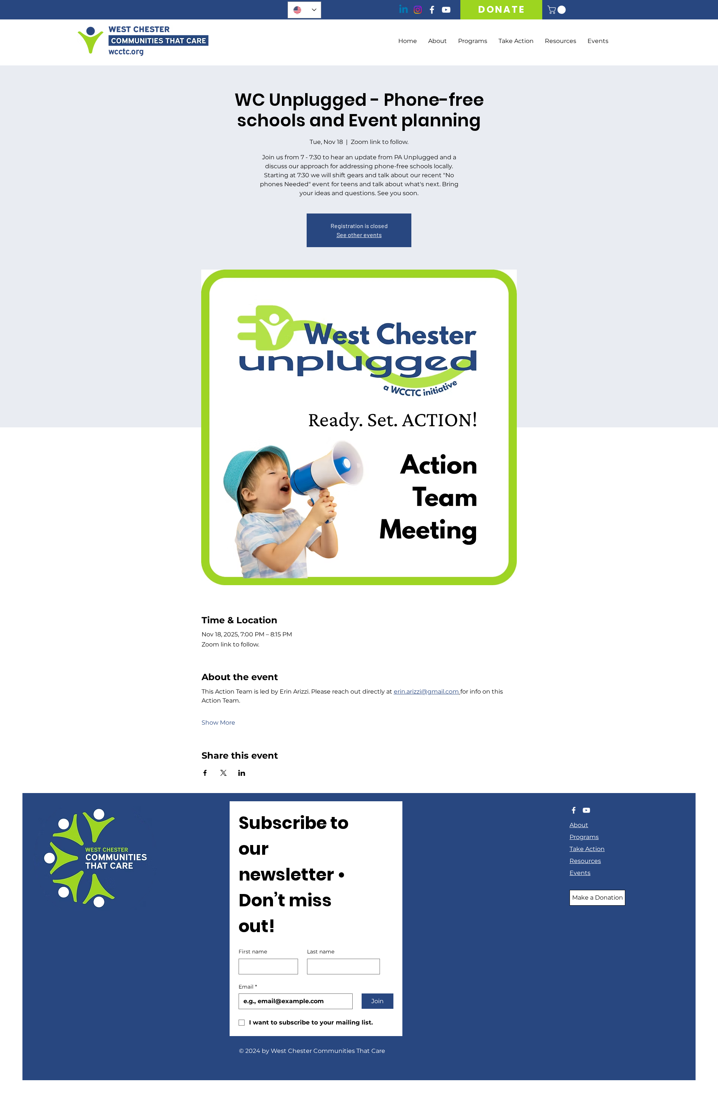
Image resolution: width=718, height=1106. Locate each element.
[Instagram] (417, 9)
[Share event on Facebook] (205, 773)
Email (248, 986)
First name (253, 951)
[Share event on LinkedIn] (241, 773)
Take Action (587, 848)
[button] (557, 10)
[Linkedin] (403, 9)
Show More (218, 722)
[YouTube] (446, 9)
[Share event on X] (223, 773)
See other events (359, 234)
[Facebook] (432, 9)
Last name (320, 951)
